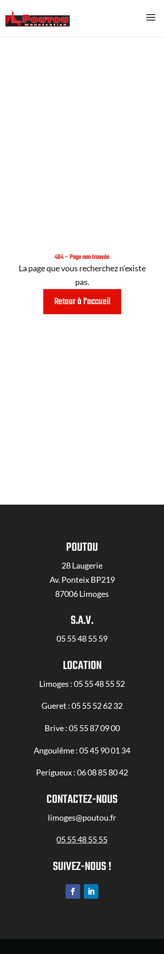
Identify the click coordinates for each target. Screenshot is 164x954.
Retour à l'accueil (82, 302)
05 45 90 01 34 (104, 750)
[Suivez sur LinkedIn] (91, 891)
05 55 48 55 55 (82, 839)
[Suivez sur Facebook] (73, 891)
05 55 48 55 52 (99, 684)
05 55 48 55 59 (82, 638)
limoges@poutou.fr (82, 817)
